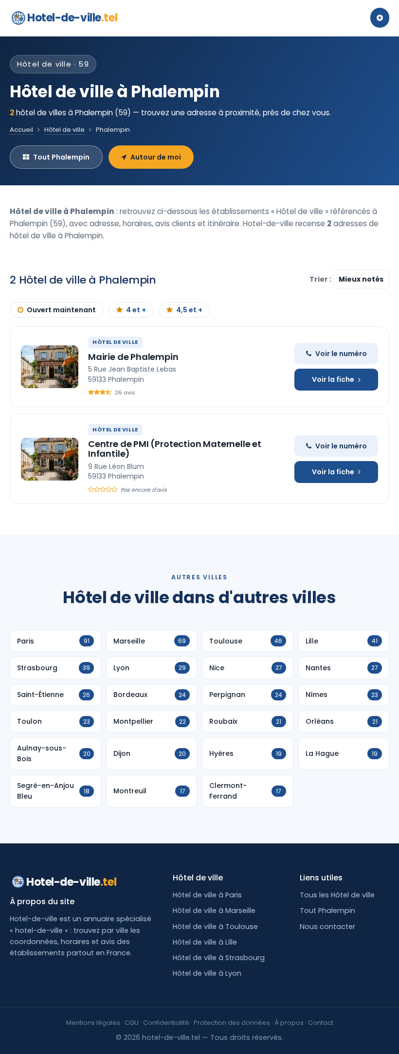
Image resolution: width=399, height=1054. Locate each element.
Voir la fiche (333, 379)
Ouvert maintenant (61, 310)
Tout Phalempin (61, 157)
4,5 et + (189, 310)
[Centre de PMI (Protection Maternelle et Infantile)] (49, 459)
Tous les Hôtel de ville (337, 895)
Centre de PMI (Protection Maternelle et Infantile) (174, 449)
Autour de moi (155, 157)
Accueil (21, 129)
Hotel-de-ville (72, 17)
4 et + (136, 310)
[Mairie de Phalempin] (49, 366)
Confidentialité (166, 1022)
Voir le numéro (341, 353)
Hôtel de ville (64, 129)
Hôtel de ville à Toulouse (215, 926)
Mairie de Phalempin (133, 357)
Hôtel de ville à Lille (205, 942)
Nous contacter (327, 926)
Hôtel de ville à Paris (207, 895)
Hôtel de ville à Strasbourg (219, 958)
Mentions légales (93, 1022)
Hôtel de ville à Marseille (214, 910)
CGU (132, 1022)
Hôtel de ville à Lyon (207, 973)
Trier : (321, 279)
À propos (289, 1022)
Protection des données (232, 1022)
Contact (320, 1022)
